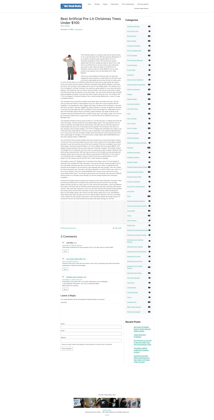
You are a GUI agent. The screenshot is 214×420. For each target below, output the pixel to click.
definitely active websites (74, 277)
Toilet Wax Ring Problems (140, 336)
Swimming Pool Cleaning (135, 247)
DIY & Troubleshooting (128, 4)
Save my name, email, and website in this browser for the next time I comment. (87, 344)
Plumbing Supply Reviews (141, 8)
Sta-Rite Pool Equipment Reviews (137, 230)
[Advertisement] (91, 42)
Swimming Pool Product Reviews (134, 267)
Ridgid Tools (131, 225)
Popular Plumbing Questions (136, 201)
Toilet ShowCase (132, 292)
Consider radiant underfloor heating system (141, 350)
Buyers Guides (65, 26)
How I (129, 114)
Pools (129, 196)
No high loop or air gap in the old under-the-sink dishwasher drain (143, 342)
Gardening (130, 75)
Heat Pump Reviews (142, 4)
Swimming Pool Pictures (134, 261)
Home (89, 4)
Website (63, 337)
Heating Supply (132, 99)
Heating (105, 4)
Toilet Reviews (114, 4)
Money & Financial (133, 133)
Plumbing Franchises (133, 152)
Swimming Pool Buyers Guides (136, 235)
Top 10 (129, 297)
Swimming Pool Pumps (134, 273)
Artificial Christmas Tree (68, 228)
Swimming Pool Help (133, 256)
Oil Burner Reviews (133, 138)
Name (63, 323)
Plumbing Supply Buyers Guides (137, 167)
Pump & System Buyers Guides (137, 206)
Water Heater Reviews (134, 307)
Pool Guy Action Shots (134, 177)
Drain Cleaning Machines (135, 60)
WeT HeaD (118, 228)
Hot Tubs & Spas (132, 109)
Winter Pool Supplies (133, 312)
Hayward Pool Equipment (135, 80)
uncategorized (131, 302)
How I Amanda (131, 118)
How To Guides (132, 128)
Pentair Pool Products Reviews (137, 143)
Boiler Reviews (131, 36)
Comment (64, 302)
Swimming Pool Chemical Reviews (135, 241)
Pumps (129, 215)
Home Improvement (133, 104)
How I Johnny (131, 123)
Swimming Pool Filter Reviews (136, 251)
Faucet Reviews (132, 65)
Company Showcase (133, 46)
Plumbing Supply (132, 162)
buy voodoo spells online (74, 259)
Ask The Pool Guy (132, 31)
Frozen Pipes (131, 70)
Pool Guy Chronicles (133, 181)
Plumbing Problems (133, 157)
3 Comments (78, 29)
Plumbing (97, 4)
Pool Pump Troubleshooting (136, 186)
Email (63, 330)
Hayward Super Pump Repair (136, 84)
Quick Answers (132, 220)
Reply (65, 251)
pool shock (130, 191)
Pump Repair (131, 211)
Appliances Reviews (133, 26)
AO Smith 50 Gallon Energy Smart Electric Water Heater (142, 329)
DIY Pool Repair (132, 55)
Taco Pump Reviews (133, 278)
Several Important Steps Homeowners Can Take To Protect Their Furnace (142, 359)
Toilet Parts (130, 283)
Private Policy (107, 410)
